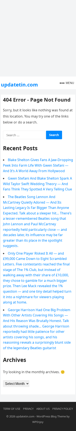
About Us (43, 409)
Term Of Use (11, 409)
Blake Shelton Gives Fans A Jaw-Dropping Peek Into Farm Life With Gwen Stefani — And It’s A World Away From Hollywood (38, 165)
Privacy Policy (62, 409)
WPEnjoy (37, 422)
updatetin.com (19, 84)
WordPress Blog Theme (51, 416)
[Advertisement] (38, 38)
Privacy (28, 409)
